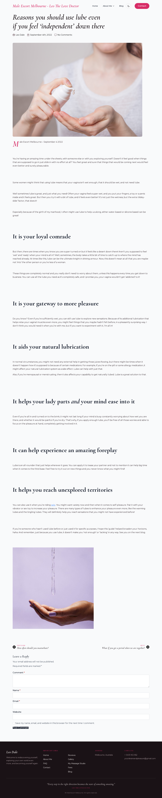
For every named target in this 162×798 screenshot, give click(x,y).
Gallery (71, 759)
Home (95, 6)
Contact (46, 767)
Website (17, 712)
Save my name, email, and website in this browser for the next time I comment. (55, 723)
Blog (121, 6)
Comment (19, 673)
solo (53, 505)
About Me (107, 6)
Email (16, 701)
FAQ (45, 763)
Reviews (71, 755)
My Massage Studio (76, 763)
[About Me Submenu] (114, 6)
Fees (70, 767)
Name (16, 690)
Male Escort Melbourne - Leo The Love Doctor (46, 5)
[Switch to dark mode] (128, 6)
